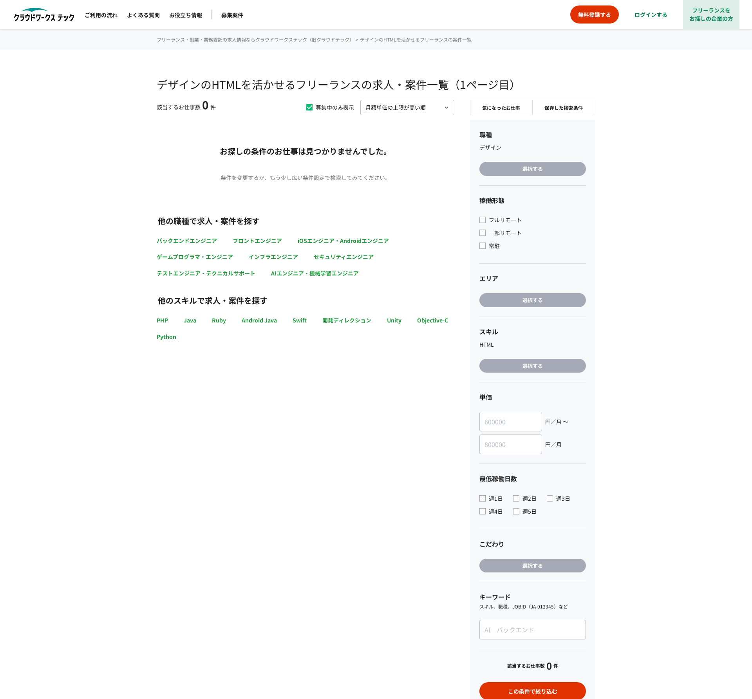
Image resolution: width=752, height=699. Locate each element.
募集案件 (232, 15)
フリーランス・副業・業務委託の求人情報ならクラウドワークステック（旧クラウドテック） (255, 39)
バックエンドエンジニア (187, 240)
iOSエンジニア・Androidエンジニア (343, 240)
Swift (300, 320)
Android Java (259, 320)
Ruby (219, 320)
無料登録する (594, 14)
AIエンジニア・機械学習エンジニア (315, 273)
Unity (394, 320)
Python (166, 336)
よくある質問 (143, 15)
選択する (532, 168)
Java (190, 320)
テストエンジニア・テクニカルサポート (206, 273)
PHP (162, 320)
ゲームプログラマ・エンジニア (195, 257)
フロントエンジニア (257, 240)
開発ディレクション (346, 320)
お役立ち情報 (185, 15)
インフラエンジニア (273, 257)
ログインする (650, 14)
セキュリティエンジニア (344, 257)
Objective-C (432, 320)
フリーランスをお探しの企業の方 (711, 14)
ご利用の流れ (101, 15)
